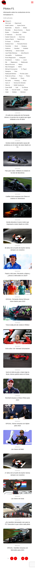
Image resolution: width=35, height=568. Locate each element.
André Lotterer (9, 25)
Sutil (17, 87)
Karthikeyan (18, 55)
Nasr (15, 71)
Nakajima (8, 71)
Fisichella (8, 46)
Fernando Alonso (22, 44)
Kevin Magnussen (10, 57)
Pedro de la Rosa (10, 76)
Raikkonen (14, 78)
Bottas (25, 27)
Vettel (7, 92)
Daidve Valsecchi (10, 37)
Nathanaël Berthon (10, 73)
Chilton (24, 32)
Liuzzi (25, 60)
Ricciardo (8, 80)
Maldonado (24, 62)
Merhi (20, 66)
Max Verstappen (10, 66)
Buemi (28, 30)
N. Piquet (24, 69)
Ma (6, 62)
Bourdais (7, 30)
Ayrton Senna (21, 25)
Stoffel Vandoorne (19, 85)
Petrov (28, 76)
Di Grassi (8, 41)
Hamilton (16, 48)
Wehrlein (23, 92)
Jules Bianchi (25, 53)
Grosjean (24, 46)
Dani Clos (22, 37)
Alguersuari (18, 23)
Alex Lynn (8, 23)
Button (7, 32)
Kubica (18, 60)
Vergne (26, 89)
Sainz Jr (7, 83)
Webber (14, 92)
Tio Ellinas (25, 87)
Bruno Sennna (18, 30)
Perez (20, 76)
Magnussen (14, 62)
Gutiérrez (8, 48)
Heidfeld (25, 48)
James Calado (20, 50)
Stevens (7, 85)
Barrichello (8, 27)
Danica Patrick (9, 39)
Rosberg (16, 80)
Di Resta (16, 41)
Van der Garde (16, 89)
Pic (6, 78)
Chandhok (16, 32)
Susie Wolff (8, 87)
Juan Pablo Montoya (11, 53)
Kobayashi (22, 57)
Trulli (6, 89)
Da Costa (18, 34)
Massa (20, 64)
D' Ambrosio (8, 34)
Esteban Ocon (9, 44)
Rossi (24, 80)
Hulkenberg (8, 50)
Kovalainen (8, 60)
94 (22, 558)
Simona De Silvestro (20, 83)
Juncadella (8, 55)
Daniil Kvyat (20, 39)
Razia (22, 78)
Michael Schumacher (11, 69)
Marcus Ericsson (10, 64)
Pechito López (24, 73)
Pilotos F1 (8, 21)
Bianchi (17, 27)
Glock (16, 46)
